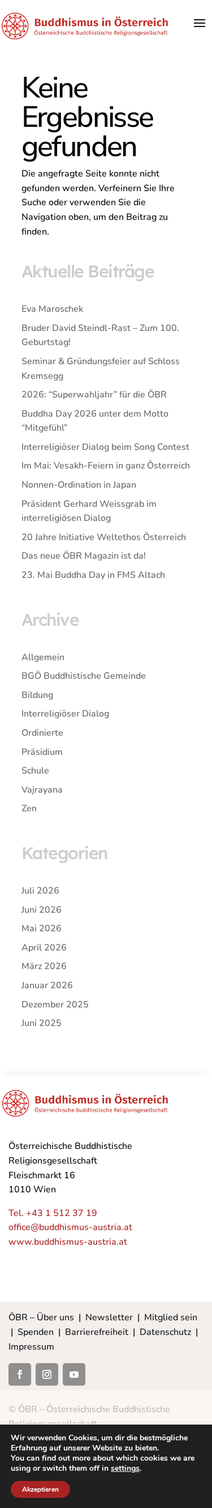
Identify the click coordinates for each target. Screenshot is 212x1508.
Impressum (31, 1347)
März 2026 (44, 966)
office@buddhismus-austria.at (70, 1227)
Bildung (37, 695)
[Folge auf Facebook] (19, 1374)
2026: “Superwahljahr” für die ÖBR (94, 394)
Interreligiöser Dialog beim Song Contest (105, 447)
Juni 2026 (41, 910)
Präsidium (42, 752)
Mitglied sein (170, 1317)
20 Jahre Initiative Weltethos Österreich (103, 537)
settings (125, 1468)
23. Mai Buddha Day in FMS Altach (93, 575)
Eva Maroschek (52, 309)
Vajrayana (42, 790)
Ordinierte (42, 733)
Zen (29, 808)
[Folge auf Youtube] (74, 1374)
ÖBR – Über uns (41, 1317)
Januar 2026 (47, 985)
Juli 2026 (40, 891)
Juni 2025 (41, 1023)
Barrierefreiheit (96, 1332)
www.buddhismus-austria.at (67, 1242)
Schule (35, 770)
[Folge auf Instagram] (47, 1374)
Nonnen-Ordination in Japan (78, 485)
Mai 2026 (41, 928)
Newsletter (109, 1317)
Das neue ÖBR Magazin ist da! (83, 556)
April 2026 (44, 947)
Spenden (36, 1332)
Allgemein (42, 657)
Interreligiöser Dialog (65, 713)
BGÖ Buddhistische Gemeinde (83, 676)
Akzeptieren (40, 1489)
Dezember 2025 (55, 1004)
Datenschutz (165, 1332)
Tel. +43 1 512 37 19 (52, 1213)
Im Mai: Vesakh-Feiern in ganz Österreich (105, 465)
